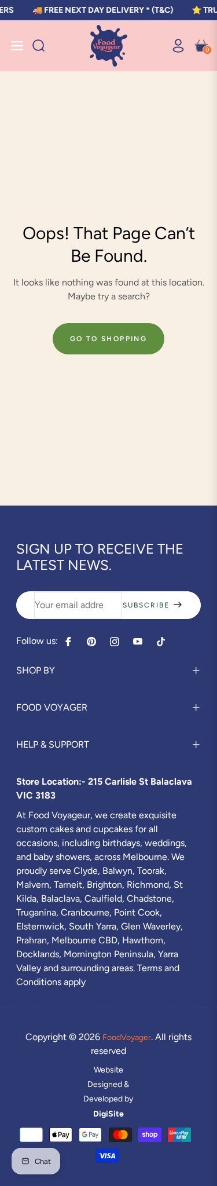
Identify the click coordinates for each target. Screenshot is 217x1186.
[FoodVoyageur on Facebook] (68, 641)
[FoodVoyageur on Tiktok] (163, 641)
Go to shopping (109, 339)
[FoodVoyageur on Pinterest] (91, 641)
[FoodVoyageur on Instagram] (114, 641)
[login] (173, 45)
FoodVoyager (126, 1037)
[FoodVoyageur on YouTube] (137, 641)
